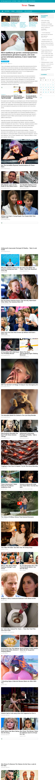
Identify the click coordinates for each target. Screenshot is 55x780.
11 (43, 87)
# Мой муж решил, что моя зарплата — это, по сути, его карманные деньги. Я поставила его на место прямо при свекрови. (47, 66)
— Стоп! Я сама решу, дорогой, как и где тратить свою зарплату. (47, 34)
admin (10, 63)
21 (50, 89)
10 (40, 87)
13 (48, 87)
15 (53, 87)
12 (45, 87)
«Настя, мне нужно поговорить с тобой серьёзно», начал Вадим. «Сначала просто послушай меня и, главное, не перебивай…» (47, 25)
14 (50, 87)
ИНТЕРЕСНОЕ (24, 1)
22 (53, 89)
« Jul (41, 97)
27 (48, 92)
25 (43, 92)
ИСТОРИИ (14, 1)
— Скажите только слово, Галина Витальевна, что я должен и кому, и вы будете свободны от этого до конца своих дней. (47, 43)
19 (45, 89)
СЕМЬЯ (19, 1)
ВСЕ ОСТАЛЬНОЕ (32, 1)
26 (45, 92)
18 (43, 89)
